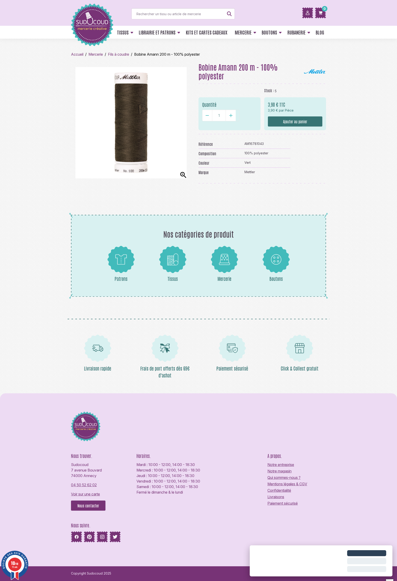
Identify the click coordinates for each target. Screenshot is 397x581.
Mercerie (224, 279)
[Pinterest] (89, 536)
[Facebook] (76, 536)
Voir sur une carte (85, 494)
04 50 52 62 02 (84, 485)
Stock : (269, 90)
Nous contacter (88, 505)
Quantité (209, 104)
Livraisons (275, 497)
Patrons (121, 279)
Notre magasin (279, 471)
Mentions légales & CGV (287, 484)
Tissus (172, 279)
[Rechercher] (229, 13)
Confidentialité (279, 490)
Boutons (276, 279)
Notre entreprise (280, 464)
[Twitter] (115, 536)
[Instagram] (102, 536)
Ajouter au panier (295, 121)
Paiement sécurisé (282, 503)
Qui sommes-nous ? (284, 477)
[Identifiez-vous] (307, 12)
